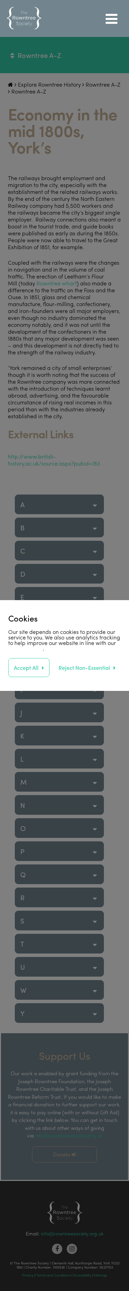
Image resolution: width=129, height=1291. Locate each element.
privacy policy (25, 648)
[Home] (24, 18)
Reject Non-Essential (84, 668)
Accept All (26, 668)
